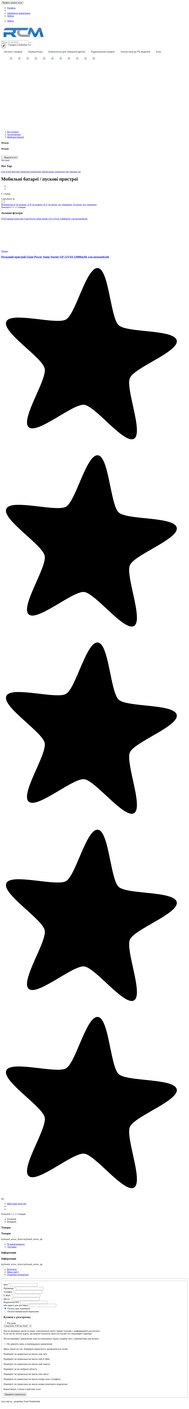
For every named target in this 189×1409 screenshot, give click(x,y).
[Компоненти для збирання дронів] (94, 58)
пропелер (25, 171)
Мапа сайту (13, 1272)
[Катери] (52, 58)
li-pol (8, 171)
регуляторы (71, 171)
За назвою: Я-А (40, 204)
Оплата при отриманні (18, 1308)
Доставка (11, 1247)
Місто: (8, 1299)
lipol (14, 171)
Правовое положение (18, 1274)
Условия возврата (16, 1244)
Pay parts (11, 1323)
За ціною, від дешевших (60, 204)
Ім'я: (6, 1284)
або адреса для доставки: (16, 1305)
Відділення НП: (11, 1302)
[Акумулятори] (77, 58)
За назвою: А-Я (23, 204)
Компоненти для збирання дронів (66, 51)
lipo (18, 171)
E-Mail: (8, 1295)
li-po (3, 171)
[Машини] (11, 58)
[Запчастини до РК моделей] (69, 58)
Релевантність (8, 204)
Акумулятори (35, 51)
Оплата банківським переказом (23, 1311)
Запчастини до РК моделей (135, 51)
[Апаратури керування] (86, 58)
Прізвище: (10, 1288)
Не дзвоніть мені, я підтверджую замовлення (29, 1344)
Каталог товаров (13, 51)
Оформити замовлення (18, 13)
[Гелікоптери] (36, 58)
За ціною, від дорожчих (85, 204)
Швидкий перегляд (16, 1203)
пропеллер (60, 171)
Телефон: (9, 1292)
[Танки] (44, 58)
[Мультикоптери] (19, 58)
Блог (158, 51)
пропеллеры (48, 171)
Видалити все (9, 157)
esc (79, 171)
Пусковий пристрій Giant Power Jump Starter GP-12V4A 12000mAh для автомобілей (55, 256)
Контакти (12, 1269)
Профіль (11, 8)
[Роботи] (61, 58)
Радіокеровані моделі (103, 51)
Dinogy (4, 251)
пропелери (35, 171)
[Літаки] (28, 58)
